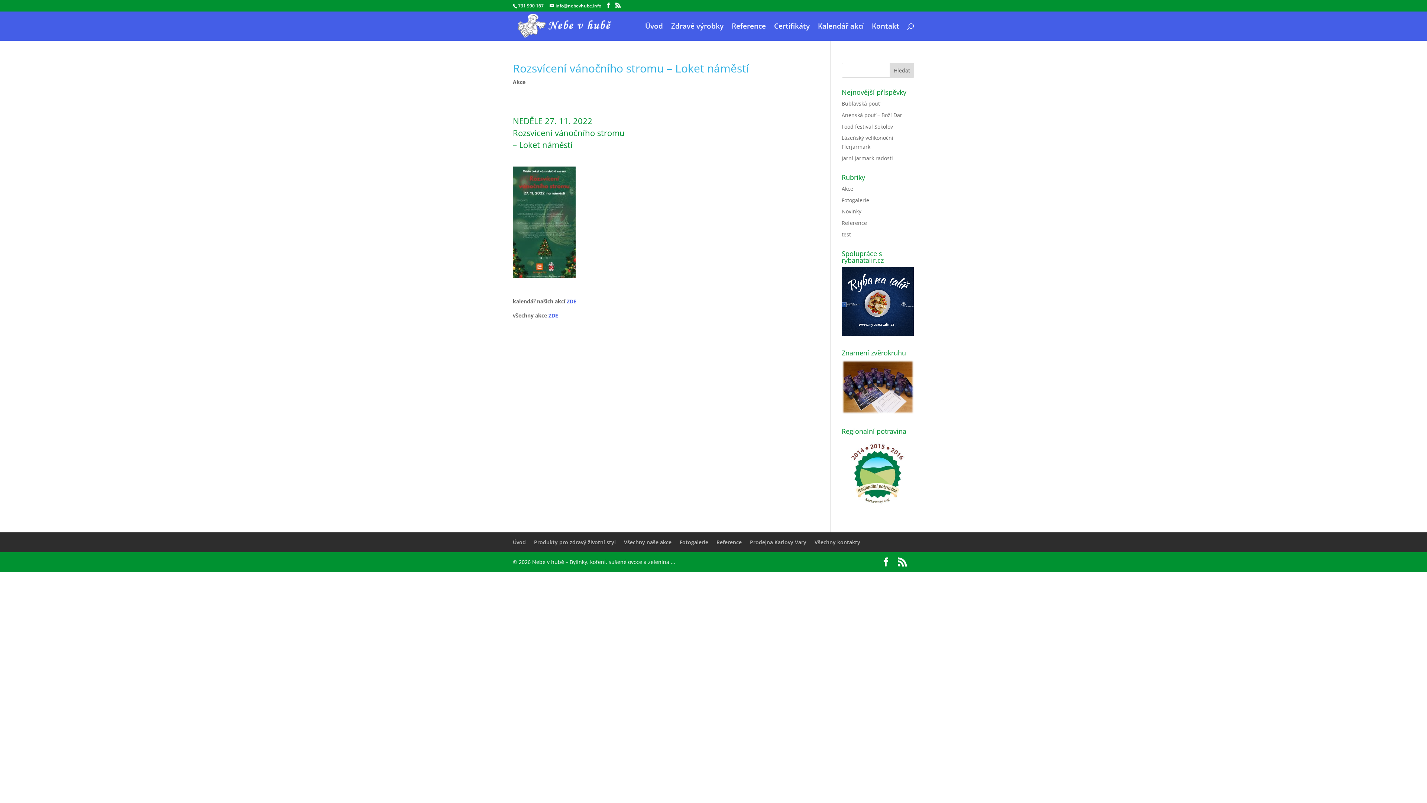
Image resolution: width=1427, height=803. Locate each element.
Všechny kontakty (837, 542)
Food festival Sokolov (867, 126)
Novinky (851, 211)
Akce (519, 82)
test (846, 234)
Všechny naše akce (648, 542)
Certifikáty (792, 27)
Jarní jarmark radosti (867, 158)
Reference (749, 27)
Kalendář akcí (841, 27)
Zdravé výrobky (697, 27)
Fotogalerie (855, 200)
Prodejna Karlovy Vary (778, 542)
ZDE (571, 301)
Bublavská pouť (861, 103)
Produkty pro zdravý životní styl (575, 542)
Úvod (654, 27)
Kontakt (885, 27)
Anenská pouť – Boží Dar (872, 115)
